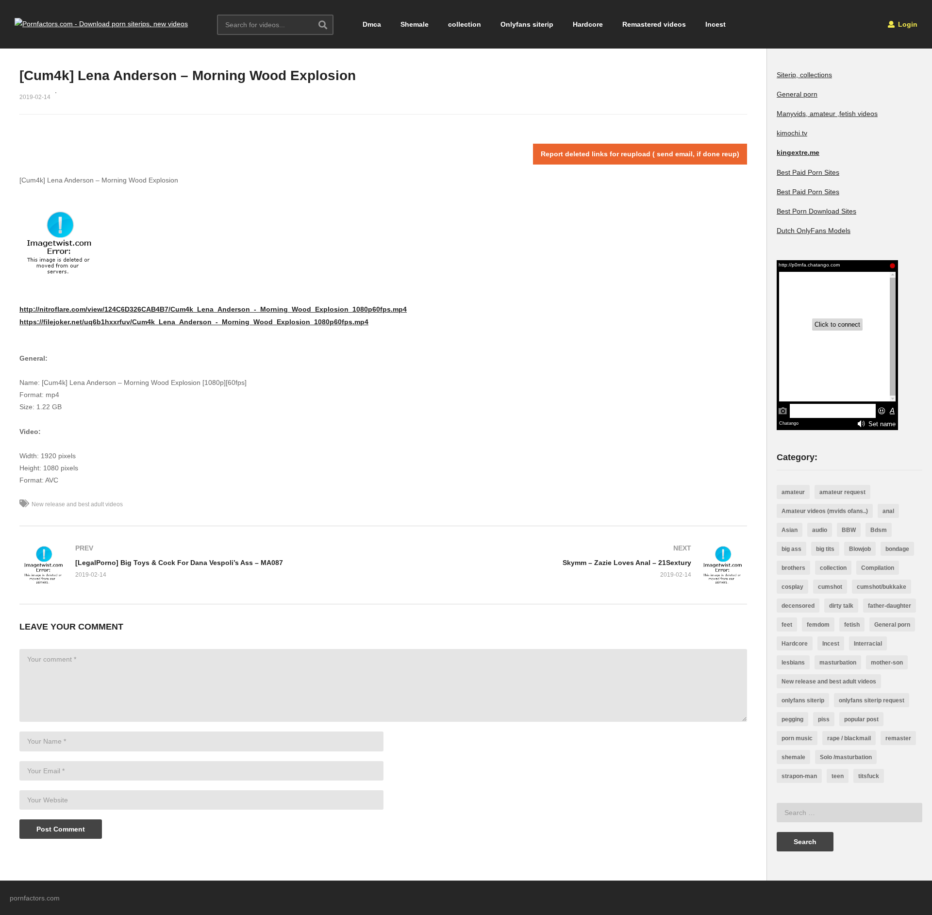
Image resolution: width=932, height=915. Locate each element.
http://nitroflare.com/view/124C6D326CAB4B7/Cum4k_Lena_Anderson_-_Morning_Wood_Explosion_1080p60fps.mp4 (213, 309)
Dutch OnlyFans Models (813, 230)
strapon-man (799, 776)
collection (464, 24)
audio (819, 530)
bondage (897, 549)
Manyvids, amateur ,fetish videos (827, 113)
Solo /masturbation (846, 757)
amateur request (842, 492)
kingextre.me (798, 152)
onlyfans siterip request (871, 700)
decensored (798, 605)
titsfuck (868, 776)
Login (906, 24)
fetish (852, 624)
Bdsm (878, 530)
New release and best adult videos (77, 504)
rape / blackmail (849, 738)
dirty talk (841, 605)
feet (787, 624)
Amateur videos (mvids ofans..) (825, 511)
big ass (791, 549)
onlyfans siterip (803, 700)
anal (888, 511)
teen (838, 776)
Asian (790, 530)
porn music (797, 738)
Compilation (877, 568)
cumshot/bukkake (881, 586)
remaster (898, 738)
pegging (792, 719)
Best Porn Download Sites (816, 211)
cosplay (792, 586)
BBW (849, 530)
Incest (715, 24)
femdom (818, 624)
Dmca (372, 24)
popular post (861, 719)
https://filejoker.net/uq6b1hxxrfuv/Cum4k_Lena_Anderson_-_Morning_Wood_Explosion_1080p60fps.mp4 (193, 322)
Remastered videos (654, 24)
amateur (793, 492)
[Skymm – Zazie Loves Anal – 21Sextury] (570, 565)
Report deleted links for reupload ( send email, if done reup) (640, 154)
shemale (793, 757)
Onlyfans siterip (526, 24)
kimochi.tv (792, 133)
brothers (793, 568)
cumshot (830, 586)
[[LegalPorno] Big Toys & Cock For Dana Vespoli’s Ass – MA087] (196, 565)
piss (824, 719)
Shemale (414, 24)
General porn (797, 94)
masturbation (837, 662)
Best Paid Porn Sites (808, 172)
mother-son (887, 662)
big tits (825, 549)
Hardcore (588, 24)
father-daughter (889, 605)
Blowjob (860, 549)
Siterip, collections (804, 75)
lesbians (793, 662)
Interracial (868, 643)
